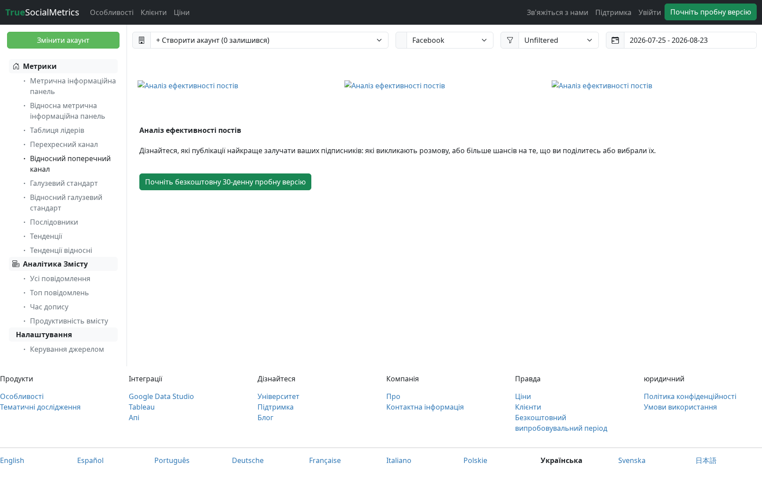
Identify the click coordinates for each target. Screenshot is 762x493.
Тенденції (46, 236)
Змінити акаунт (63, 40)
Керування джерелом (67, 349)
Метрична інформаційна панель (73, 86)
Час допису (49, 307)
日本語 (706, 460)
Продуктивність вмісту (69, 321)
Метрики (40, 66)
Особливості (112, 12)
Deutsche (248, 460)
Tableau (142, 407)
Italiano (398, 460)
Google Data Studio (161, 396)
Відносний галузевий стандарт (66, 202)
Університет (278, 396)
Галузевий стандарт (64, 183)
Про (393, 396)
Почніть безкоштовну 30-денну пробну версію (225, 182)
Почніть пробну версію (710, 12)
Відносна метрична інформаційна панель (67, 111)
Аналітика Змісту (55, 264)
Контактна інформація (425, 407)
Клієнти (154, 12)
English (12, 460)
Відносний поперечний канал (70, 164)
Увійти (650, 12)
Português (172, 460)
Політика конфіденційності (690, 396)
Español (90, 460)
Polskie (475, 460)
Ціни (182, 12)
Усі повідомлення (60, 278)
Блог (265, 417)
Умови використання (680, 407)
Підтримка (613, 12)
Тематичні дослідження (40, 407)
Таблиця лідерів (57, 130)
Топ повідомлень (59, 292)
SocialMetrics (42, 12)
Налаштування (44, 334)
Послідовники (54, 222)
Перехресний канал (64, 144)
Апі (134, 417)
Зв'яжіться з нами (557, 12)
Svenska (632, 460)
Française (325, 460)
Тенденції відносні (61, 250)
